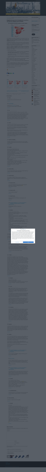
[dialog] (23, 236)
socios (17, 231)
